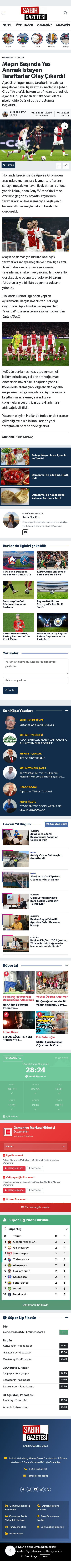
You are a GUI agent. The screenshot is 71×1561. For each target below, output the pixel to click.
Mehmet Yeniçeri (31, 735)
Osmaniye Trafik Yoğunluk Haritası (16, 1518)
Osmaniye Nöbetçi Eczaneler (18, 1508)
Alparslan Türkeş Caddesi (36, 791)
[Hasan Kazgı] (10, 789)
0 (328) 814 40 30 (15, 1191)
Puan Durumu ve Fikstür (48, 1518)
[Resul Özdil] (10, 805)
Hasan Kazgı (28, 787)
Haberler (7, 57)
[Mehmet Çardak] (10, 755)
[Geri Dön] (10, 1551)
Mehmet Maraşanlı (33, 768)
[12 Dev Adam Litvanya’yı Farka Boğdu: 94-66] (52, 560)
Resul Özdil (28, 801)
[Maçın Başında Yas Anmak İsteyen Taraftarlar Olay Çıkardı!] (35, 140)
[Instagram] (29, 1489)
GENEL (7, 25)
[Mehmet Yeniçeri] (10, 739)
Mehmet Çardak (31, 753)
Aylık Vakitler (12, 1116)
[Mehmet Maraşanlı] (10, 772)
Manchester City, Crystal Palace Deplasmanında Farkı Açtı (52, 636)
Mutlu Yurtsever (31, 720)
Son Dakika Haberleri (52, 1527)
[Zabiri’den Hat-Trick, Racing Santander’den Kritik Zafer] (18, 622)
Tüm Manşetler (17, 1527)
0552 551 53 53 (38, 1469)
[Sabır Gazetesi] (34, 13)
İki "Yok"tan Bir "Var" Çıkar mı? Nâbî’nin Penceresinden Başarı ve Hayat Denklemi (41, 775)
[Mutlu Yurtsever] (10, 722)
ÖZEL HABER (24, 25)
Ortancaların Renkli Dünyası (37, 725)
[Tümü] (66, 710)
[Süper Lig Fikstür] (66, 1317)
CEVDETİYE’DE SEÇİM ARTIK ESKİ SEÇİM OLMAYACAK (41, 808)
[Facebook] (23, 1489)
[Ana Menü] (4, 13)
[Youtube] (35, 1489)
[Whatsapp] (42, 1489)
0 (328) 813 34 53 (15, 1169)
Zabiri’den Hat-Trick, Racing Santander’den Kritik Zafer (17, 636)
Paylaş (10, 165)
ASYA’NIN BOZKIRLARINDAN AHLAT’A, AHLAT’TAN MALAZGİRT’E (44, 741)
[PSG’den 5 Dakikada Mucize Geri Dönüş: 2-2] (18, 560)
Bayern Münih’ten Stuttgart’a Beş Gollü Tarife (50, 604)
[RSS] (48, 1489)
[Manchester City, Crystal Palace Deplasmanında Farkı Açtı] (52, 622)
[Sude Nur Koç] (11, 519)
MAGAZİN (63, 25)
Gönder (10, 690)
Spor (20, 57)
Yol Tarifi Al (36, 1169)
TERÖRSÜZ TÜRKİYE (32, 758)
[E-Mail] (25, 532)
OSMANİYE (44, 25)
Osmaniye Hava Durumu (48, 1508)
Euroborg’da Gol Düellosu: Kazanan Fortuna (14, 604)
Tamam (45, 1557)
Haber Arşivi (16, 1533)
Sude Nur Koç (31, 517)
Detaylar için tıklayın (35, 1304)
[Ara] (65, 13)
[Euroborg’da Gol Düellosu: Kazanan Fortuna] (18, 589)
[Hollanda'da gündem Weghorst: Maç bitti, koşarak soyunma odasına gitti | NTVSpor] (35, 344)
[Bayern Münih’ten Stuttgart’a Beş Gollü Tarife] (52, 589)
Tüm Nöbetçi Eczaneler (37, 1207)
